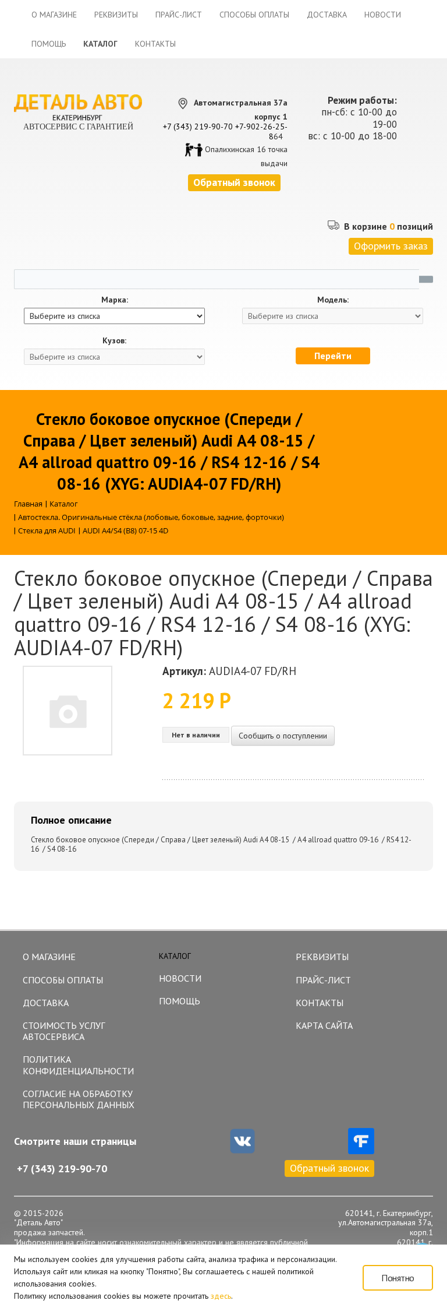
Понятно (397, 1278)
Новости (382, 14)
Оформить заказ (391, 245)
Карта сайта (324, 1025)
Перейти (333, 355)
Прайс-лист (178, 14)
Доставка (327, 14)
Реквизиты (116, 14)
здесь (221, 1296)
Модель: (333, 300)
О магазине (54, 14)
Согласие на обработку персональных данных (78, 1099)
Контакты (155, 43)
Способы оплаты (254, 14)
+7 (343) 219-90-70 (198, 126)
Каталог (100, 43)
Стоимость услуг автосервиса (64, 1031)
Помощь (48, 43)
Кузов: (114, 341)
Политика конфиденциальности (78, 1064)
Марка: (114, 300)
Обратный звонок (329, 1168)
